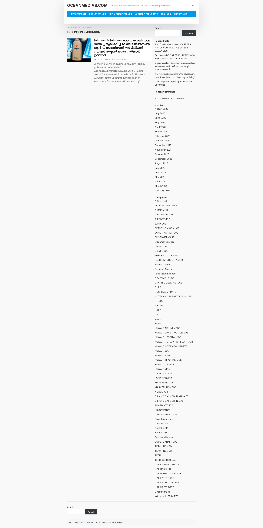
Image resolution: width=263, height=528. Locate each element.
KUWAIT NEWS (163, 355)
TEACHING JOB (163, 446)
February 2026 (162, 136)
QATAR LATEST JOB (166, 414)
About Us (75, 20)
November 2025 (163, 149)
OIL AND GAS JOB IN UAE (169, 400)
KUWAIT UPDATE (78, 14)
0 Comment (122, 59)
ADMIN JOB (161, 210)
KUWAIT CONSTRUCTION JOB (171, 332)
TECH (158, 455)
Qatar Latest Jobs (164, 419)
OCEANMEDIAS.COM (87, 5)
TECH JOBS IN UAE (165, 460)
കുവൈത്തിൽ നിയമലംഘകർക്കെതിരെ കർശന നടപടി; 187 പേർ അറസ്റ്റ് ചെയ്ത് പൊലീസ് (175, 66)
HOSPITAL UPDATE (165, 291)
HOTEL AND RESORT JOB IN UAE (173, 296)
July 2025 (160, 168)
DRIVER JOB (161, 251)
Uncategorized (162, 491)
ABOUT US (161, 201)
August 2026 (161, 108)
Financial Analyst (163, 269)
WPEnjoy (118, 522)
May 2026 (160, 122)
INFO (157, 314)
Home (69, 27)
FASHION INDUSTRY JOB (169, 260)
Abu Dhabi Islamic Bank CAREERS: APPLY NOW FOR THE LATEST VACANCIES (173, 47)
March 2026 (161, 131)
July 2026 (160, 113)
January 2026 (162, 140)
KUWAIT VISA (162, 369)
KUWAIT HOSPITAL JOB (120, 14)
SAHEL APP (161, 428)
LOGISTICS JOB (163, 373)
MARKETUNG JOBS (165, 387)
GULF (96, 59)
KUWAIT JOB (162, 350)
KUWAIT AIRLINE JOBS (167, 328)
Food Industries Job (165, 273)
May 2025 (160, 177)
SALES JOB (161, 432)
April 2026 (160, 127)
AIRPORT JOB (180, 14)
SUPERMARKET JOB (166, 441)
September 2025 (163, 158)
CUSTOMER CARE (164, 237)
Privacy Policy (162, 409)
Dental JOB (161, 246)
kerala (158, 319)
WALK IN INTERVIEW (166, 496)
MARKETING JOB (164, 382)
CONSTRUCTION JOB (166, 232)
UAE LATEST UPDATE (167, 482)
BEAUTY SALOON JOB (167, 228)
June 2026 (160, 117)
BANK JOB (166, 14)
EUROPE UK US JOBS (167, 255)
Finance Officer (163, 264)
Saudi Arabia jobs (164, 437)
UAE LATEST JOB (97, 14)
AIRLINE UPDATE (164, 214)
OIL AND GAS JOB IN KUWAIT (171, 396)
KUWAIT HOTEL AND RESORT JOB (174, 341)
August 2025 (161, 163)
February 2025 (162, 190)
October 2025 (162, 154)
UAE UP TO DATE (164, 487)
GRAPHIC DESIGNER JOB (168, 282)
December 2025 (163, 145)
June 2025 (160, 172)
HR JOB (159, 301)
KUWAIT (159, 323)
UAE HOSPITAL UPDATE (146, 14)
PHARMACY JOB (164, 405)
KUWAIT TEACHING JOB (168, 360)
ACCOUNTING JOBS (166, 205)
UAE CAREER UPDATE (167, 464)
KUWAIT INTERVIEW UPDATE (171, 346)
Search (158, 28)
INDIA (158, 310)
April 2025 (160, 181)
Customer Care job (164, 242)
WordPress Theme (103, 522)
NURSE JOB (161, 391)
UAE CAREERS (163, 469)
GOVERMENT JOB (164, 278)
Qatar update (161, 423)
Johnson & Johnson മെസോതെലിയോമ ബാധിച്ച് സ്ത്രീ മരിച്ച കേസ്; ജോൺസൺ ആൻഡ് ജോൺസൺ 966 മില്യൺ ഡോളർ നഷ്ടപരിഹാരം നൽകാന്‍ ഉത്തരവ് (122, 47)
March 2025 (161, 186)
